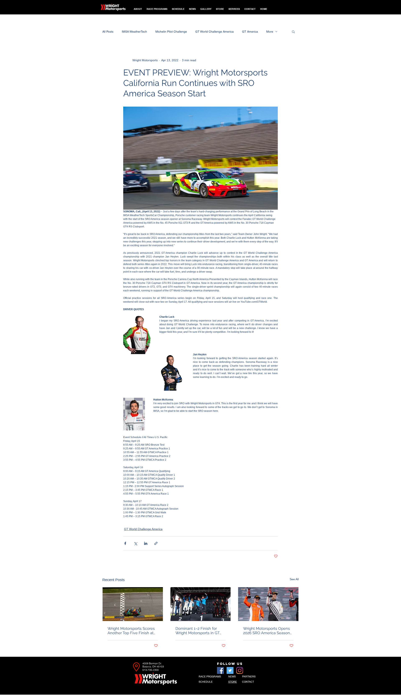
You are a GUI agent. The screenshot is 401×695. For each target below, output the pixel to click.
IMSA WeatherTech (134, 31)
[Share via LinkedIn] (146, 543)
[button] (157, 7)
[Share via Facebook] (125, 543)
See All (294, 579)
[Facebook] (220, 670)
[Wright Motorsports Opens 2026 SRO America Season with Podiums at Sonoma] (268, 604)
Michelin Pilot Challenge (171, 31)
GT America (250, 31)
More (269, 31)
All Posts (107, 31)
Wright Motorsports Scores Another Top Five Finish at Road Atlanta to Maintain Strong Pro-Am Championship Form (131, 630)
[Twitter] (230, 670)
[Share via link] (156, 543)
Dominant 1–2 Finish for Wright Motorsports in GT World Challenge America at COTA (200, 630)
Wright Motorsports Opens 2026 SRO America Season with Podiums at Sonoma (266, 630)
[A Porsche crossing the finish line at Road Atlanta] (133, 604)
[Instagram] (239, 670)
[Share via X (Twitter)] (135, 543)
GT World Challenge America (214, 31)
